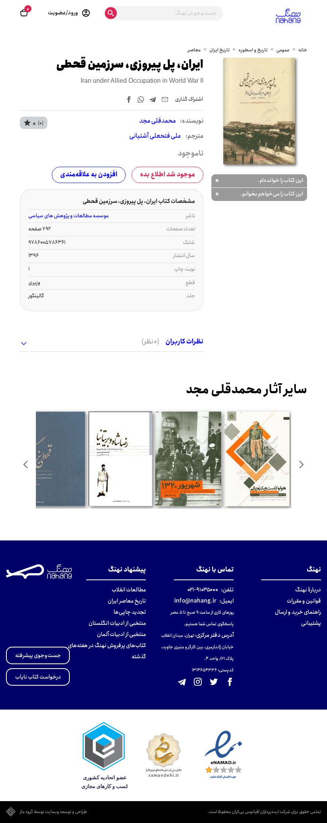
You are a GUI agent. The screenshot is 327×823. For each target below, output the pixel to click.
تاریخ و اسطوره (253, 50)
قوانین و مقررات (304, 601)
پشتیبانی (311, 623)
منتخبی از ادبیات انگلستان (117, 623)
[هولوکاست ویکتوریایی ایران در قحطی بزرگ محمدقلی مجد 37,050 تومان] (257, 459)
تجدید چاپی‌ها (130, 612)
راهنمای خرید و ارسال (298, 612)
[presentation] (301, 464)
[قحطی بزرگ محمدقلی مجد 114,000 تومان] (52, 459)
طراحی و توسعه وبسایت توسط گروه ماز (53, 812)
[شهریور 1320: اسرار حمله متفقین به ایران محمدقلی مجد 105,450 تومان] (188, 459)
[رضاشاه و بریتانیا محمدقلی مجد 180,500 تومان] (120, 459)
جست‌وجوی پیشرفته (38, 655)
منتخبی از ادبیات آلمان (121, 634)
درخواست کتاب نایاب (38, 677)
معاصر (194, 50)
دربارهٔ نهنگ (308, 589)
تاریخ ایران (219, 50)
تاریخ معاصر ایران (127, 601)
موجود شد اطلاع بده (167, 174)
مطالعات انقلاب (129, 589)
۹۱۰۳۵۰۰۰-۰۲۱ (202, 589)
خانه (302, 50)
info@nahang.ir (195, 601)
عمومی (283, 50)
